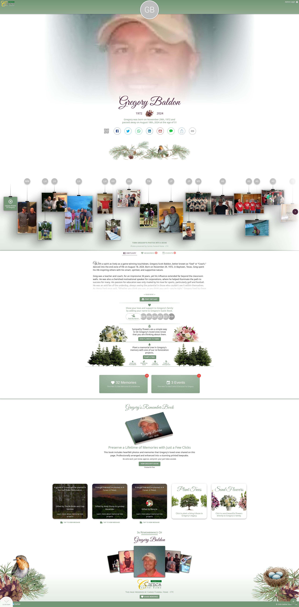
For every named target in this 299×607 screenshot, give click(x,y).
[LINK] (192, 131)
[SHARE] (181, 131)
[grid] (149, 213)
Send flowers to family (149, 339)
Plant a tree (149, 357)
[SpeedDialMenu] (293, 601)
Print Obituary (150, 299)
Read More (149, 294)
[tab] (129, 253)
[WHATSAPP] (138, 131)
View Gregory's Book (149, 464)
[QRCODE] (106, 131)
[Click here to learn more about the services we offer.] (149, 584)
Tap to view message (72, 522)
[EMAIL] (160, 131)
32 (147, 376)
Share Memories (151, 597)
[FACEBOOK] (117, 131)
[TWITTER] (128, 131)
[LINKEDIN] (149, 131)
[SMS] (170, 131)
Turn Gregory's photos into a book (149, 243)
